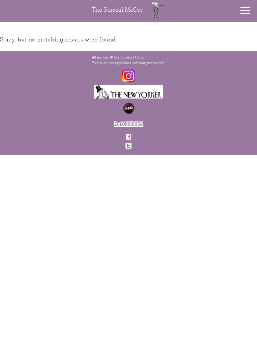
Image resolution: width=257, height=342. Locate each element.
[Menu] (245, 10)
